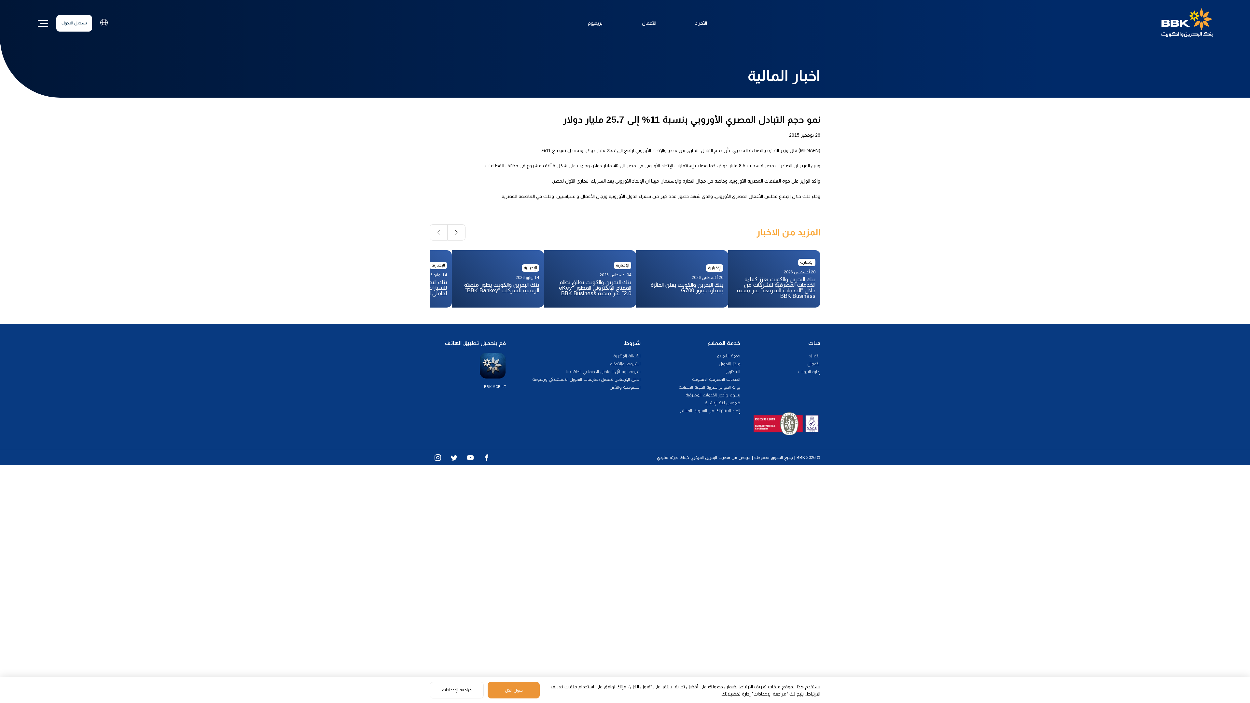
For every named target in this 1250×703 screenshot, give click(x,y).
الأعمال (649, 23)
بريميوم (595, 23)
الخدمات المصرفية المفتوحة (716, 379)
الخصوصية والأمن (625, 387)
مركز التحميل (729, 363)
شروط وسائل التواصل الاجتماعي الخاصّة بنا (603, 371)
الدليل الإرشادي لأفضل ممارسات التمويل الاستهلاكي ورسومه (586, 379)
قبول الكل (514, 690)
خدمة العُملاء (728, 355)
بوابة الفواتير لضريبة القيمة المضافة (709, 387)
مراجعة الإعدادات (456, 690)
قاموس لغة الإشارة (722, 402)
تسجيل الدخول (74, 23)
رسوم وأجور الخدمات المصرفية (713, 395)
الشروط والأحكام (625, 363)
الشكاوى (733, 371)
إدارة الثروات (809, 371)
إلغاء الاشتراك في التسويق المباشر (710, 410)
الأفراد (701, 23)
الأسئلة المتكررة (627, 355)
